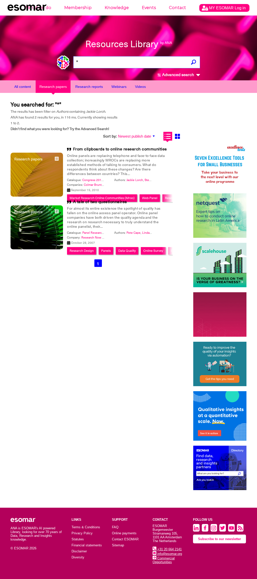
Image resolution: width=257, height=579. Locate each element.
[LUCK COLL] (220, 265)
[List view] (167, 136)
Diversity (78, 557)
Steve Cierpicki (155, 180)
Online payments (124, 533)
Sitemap (118, 545)
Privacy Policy (82, 533)
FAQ (115, 527)
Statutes (78, 539)
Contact (177, 7)
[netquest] (220, 215)
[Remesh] (220, 416)
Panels (106, 251)
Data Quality (127, 251)
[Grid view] (177, 136)
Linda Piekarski (152, 233)
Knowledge (117, 7)
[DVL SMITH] (220, 166)
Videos (140, 87)
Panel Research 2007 (96, 233)
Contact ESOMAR (125, 539)
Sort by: (110, 136)
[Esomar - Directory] (220, 468)
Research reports (89, 87)
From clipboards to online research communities (120, 149)
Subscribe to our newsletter (219, 539)
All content (22, 87)
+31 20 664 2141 (169, 549)
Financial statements (87, 545)
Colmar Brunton (94, 185)
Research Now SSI (93, 238)
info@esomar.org (169, 554)
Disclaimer (79, 551)
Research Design (82, 251)
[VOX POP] (220, 314)
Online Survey (153, 251)
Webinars (118, 87)
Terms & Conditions (86, 527)
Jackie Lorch (134, 180)
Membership (78, 7)
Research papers (53, 87)
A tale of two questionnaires (100, 201)
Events (149, 7)
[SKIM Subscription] (220, 364)
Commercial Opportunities (164, 560)
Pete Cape (133, 233)
